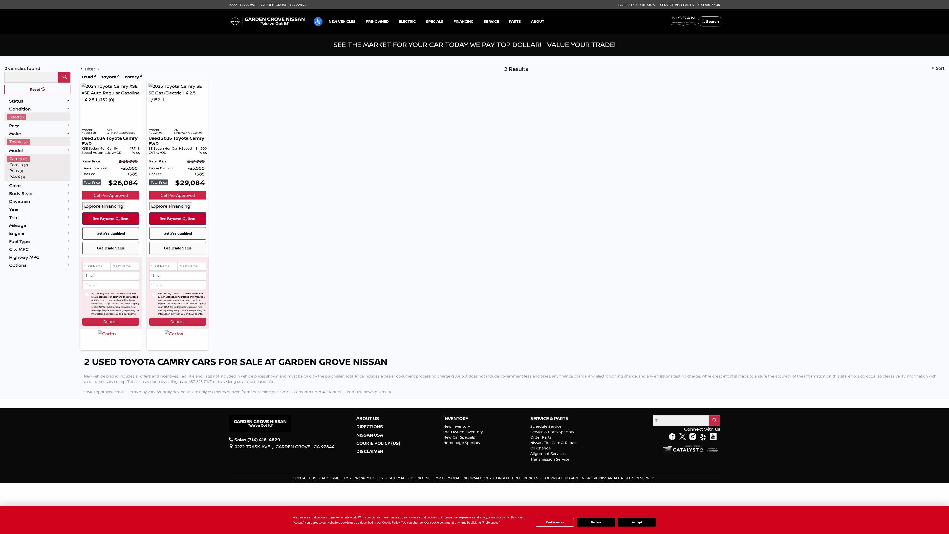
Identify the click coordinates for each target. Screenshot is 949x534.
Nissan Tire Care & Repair (553, 449)
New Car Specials (459, 444)
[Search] (64, 77)
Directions (369, 433)
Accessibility (335, 484)
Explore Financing (103, 206)
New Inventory (456, 433)
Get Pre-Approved (111, 195)
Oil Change (540, 455)
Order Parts (541, 444)
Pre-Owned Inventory (463, 438)
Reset (35, 89)
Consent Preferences (515, 484)
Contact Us (305, 484)
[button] (318, 21)
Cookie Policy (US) (378, 450)
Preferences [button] (490, 522)
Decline (596, 522)
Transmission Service (549, 465)
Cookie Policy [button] (391, 522)
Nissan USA (369, 441)
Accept (637, 522)
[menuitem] (39, 117)
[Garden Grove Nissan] (267, 21)
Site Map (398, 484)
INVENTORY (455, 425)
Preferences (555, 522)
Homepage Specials (461, 449)
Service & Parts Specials (552, 438)
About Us (367, 425)
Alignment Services (548, 460)
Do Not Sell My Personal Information (450, 484)
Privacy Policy (369, 484)
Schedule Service (545, 433)
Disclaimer (369, 458)
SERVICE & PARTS (549, 425)
